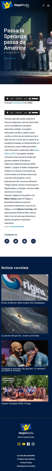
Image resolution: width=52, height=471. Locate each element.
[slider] (35, 98)
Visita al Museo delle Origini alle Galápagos (23, 303)
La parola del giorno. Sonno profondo (20, 336)
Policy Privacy (26, 463)
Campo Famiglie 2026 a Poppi (16, 403)
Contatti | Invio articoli (26, 459)
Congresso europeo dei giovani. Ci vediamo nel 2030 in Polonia (23, 370)
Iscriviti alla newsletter (26, 456)
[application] (22, 98)
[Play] (7, 98)
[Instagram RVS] (33, 445)
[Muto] (30, 98)
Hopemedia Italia (17, 227)
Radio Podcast (10, 58)
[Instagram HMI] (19, 445)
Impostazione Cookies (26, 466)
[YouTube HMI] (23, 445)
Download (17, 103)
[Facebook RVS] (28, 445)
